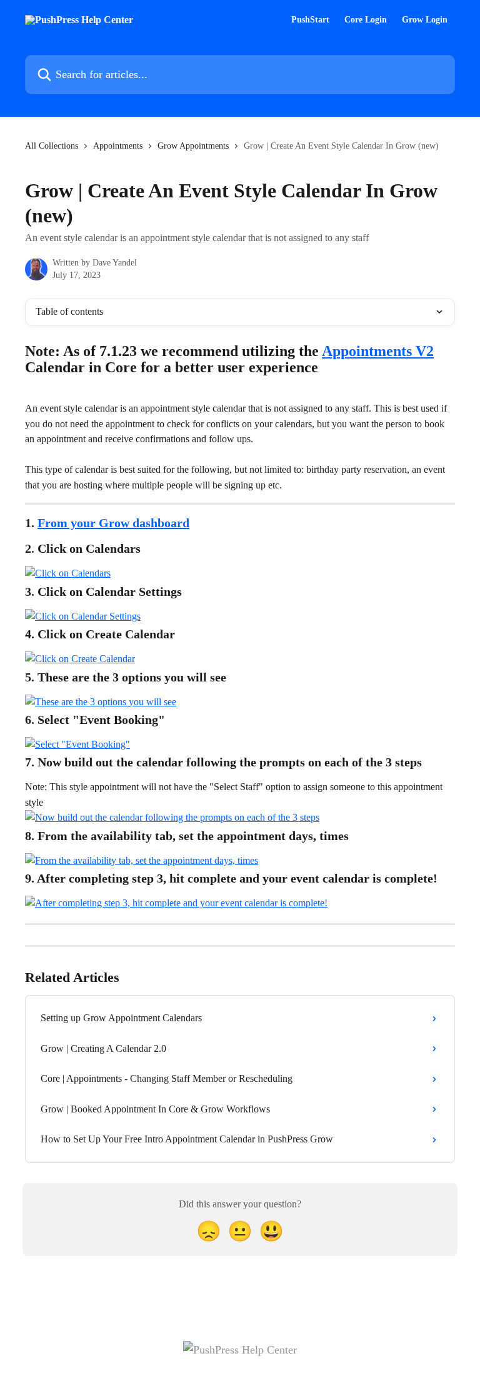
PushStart (310, 20)
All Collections (51, 146)
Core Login (365, 20)
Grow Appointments (193, 146)
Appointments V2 (378, 351)
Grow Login (425, 20)
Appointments (117, 146)
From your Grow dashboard (113, 523)
